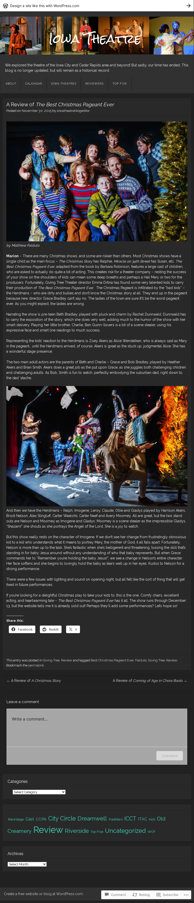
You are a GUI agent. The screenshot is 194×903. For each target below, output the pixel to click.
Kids (152, 819)
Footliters (116, 819)
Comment (170, 756)
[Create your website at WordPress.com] (97, 5)
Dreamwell (92, 818)
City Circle (62, 818)
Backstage (16, 819)
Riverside (77, 831)
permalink (36, 665)
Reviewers (94, 83)
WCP (151, 832)
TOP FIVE (120, 83)
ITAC (142, 819)
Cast (29, 819)
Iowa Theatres (63, 83)
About (11, 83)
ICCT (130, 818)
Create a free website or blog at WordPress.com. (44, 894)
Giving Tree (51, 660)
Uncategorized (125, 830)
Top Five (97, 832)
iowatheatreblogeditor (73, 111)
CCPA (41, 819)
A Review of (34, 681)
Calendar (33, 83)
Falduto (141, 660)
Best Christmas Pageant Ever (112, 660)
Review (66, 660)
